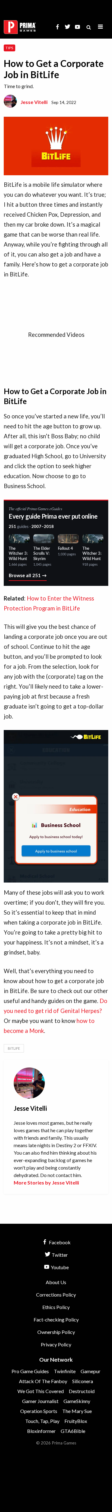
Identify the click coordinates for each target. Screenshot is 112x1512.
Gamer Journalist (40, 1401)
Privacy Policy (56, 1344)
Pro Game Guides (30, 1371)
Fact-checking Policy (56, 1319)
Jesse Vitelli (34, 102)
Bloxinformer (41, 1431)
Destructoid (82, 1391)
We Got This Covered (40, 1391)
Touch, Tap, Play (42, 1421)
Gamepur (90, 1371)
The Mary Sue (77, 1411)
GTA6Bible (73, 1431)
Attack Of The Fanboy (43, 1381)
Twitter (59, 1255)
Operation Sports (38, 1411)
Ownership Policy (56, 1332)
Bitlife (14, 1048)
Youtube (59, 1267)
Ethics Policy (56, 1307)
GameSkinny (76, 1401)
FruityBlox (75, 1421)
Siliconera (82, 1381)
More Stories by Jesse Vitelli (46, 1182)
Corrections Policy (56, 1295)
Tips (9, 47)
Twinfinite (65, 1371)
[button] (100, 27)
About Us (56, 1282)
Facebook (59, 1242)
